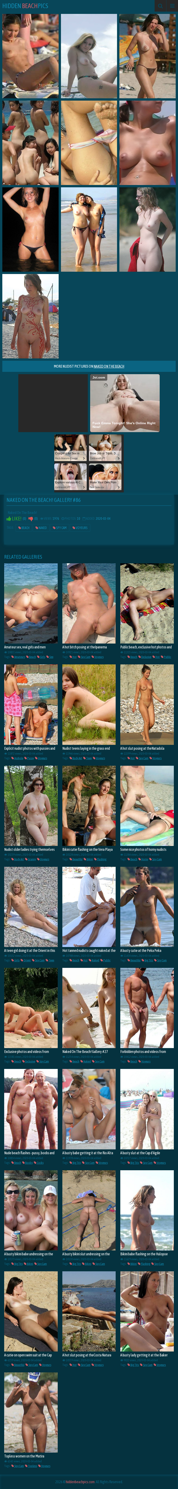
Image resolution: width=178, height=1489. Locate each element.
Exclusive (146, 657)
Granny (32, 859)
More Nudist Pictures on (89, 366)
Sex (51, 657)
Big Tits (148, 960)
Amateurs (19, 657)
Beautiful (77, 859)
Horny (144, 859)
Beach (25, 528)
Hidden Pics (25, 6)
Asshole (18, 758)
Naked (42, 528)
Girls (42, 657)
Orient (27, 960)
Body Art (77, 758)
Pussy (30, 758)
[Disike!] (31, 519)
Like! (16, 519)
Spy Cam (61, 528)
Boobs (29, 1162)
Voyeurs (81, 528)
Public (167, 657)
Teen (89, 758)
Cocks (40, 1162)
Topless (32, 1466)
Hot (74, 657)
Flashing (101, 859)
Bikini (89, 859)
